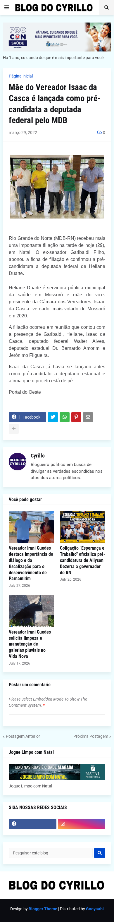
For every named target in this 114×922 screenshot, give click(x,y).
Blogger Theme (43, 908)
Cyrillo (38, 456)
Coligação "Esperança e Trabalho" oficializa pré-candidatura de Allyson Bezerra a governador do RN (82, 560)
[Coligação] (82, 527)
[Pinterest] (76, 417)
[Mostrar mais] (14, 429)
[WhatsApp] (65, 417)
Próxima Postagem (90, 736)
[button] (6, 8)
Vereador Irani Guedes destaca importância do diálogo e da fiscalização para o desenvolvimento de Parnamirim (31, 563)
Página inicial (21, 76)
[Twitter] (53, 417)
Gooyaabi (95, 908)
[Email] (88, 417)
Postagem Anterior (23, 736)
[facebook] (32, 824)
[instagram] (82, 824)
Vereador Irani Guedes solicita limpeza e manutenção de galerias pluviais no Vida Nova (30, 644)
